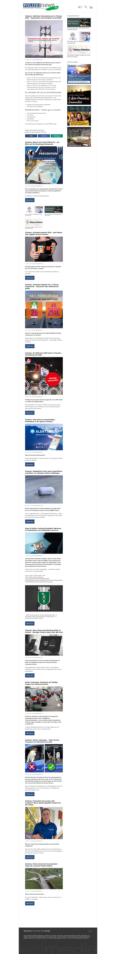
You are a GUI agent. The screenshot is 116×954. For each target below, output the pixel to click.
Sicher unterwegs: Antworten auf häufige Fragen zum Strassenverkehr (41, 683)
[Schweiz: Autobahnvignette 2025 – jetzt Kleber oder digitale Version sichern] (44, 249)
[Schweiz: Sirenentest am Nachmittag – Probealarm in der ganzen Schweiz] (44, 437)
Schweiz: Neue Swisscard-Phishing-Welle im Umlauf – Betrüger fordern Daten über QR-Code (44, 631)
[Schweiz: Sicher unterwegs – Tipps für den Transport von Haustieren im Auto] (44, 758)
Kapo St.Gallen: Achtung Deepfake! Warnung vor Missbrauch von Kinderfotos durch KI (43, 529)
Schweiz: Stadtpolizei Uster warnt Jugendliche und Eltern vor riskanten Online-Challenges (43, 472)
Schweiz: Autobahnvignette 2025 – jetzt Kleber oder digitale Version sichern (43, 233)
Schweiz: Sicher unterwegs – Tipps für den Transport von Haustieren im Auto (42, 741)
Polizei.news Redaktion (37, 59)
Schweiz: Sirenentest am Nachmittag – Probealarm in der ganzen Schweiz (40, 420)
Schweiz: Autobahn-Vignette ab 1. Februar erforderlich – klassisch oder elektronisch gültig (42, 286)
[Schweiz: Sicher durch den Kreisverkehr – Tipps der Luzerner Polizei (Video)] (44, 878)
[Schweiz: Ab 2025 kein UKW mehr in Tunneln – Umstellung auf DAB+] (44, 376)
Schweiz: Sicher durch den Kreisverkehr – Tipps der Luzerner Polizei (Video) (42, 865)
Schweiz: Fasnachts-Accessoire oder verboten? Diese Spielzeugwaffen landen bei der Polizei (43, 803)
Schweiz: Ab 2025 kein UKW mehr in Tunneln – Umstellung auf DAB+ (43, 354)
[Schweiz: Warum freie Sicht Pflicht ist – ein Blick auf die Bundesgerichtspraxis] (44, 165)
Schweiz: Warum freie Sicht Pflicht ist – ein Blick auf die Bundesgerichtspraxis (42, 143)
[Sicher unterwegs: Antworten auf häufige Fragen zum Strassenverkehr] (44, 698)
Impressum (28, 931)
